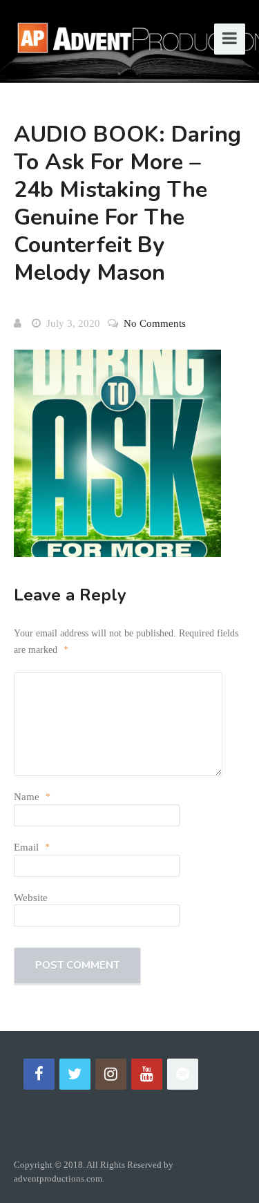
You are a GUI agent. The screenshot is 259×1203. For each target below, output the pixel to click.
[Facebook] (39, 1074)
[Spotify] (182, 1074)
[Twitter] (74, 1074)
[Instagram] (110, 1074)
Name (32, 796)
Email (32, 847)
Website (31, 897)
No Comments (155, 323)
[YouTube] (146, 1074)
